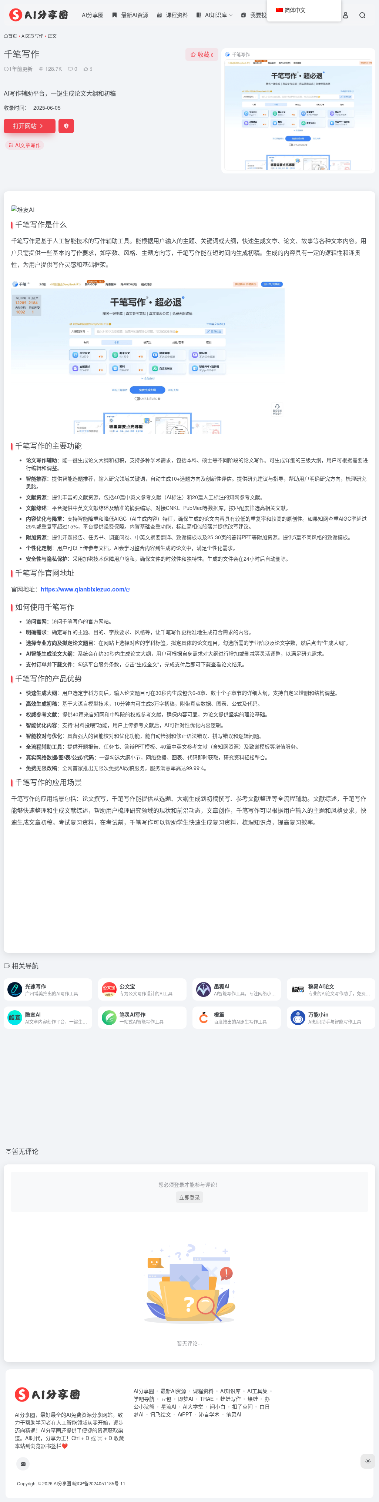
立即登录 (189, 1197)
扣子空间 (242, 1406)
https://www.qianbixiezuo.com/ (83, 589)
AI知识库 (230, 1391)
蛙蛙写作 (230, 1398)
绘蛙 (253, 1398)
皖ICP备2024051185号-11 (98, 1483)
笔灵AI (233, 1414)
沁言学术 (209, 1414)
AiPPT (185, 1414)
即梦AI (185, 1398)
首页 (12, 36)
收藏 (206, 54)
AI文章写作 (32, 36)
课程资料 (203, 1391)
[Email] (23, 1463)
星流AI (168, 1406)
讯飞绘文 (160, 1414)
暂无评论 (25, 1151)
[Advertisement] (189, 887)
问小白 (217, 1406)
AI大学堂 (193, 1406)
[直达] (88, 989)
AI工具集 (257, 1391)
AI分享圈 (93, 15)
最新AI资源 (173, 1391)
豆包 (166, 1398)
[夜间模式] (367, 1461)
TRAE (207, 1398)
